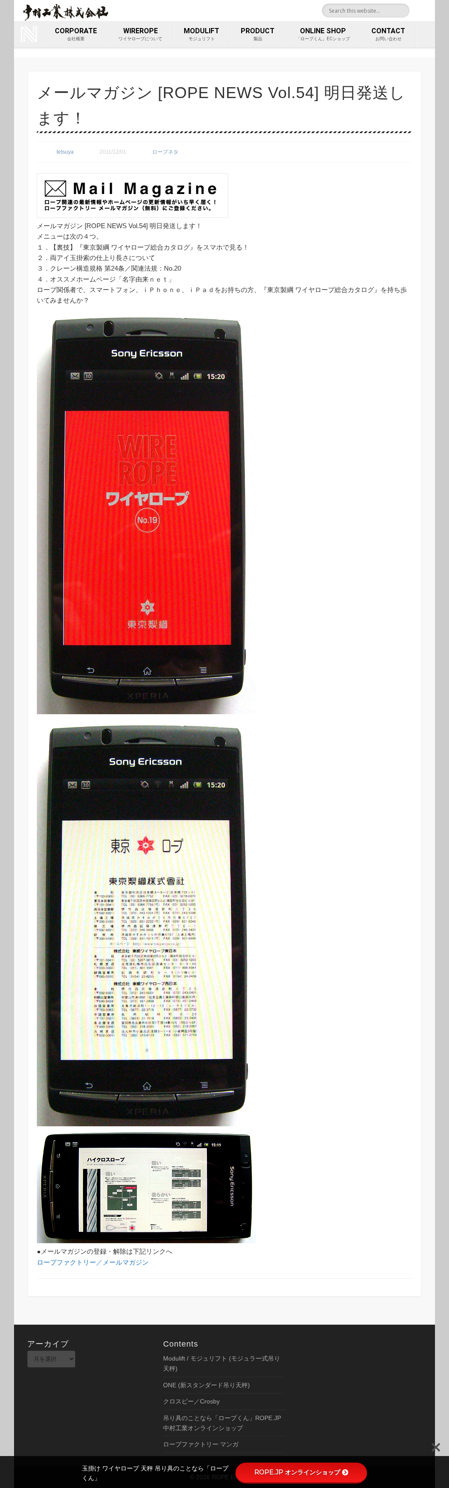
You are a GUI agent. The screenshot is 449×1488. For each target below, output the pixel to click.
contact (388, 34)
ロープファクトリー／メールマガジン (93, 1262)
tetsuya (65, 152)
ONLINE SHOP (323, 34)
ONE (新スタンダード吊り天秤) (206, 1385)
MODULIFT (201, 34)
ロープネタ (165, 152)
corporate (76, 34)
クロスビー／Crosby (191, 1401)
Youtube (425, 11)
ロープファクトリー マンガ (201, 1444)
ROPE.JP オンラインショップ (297, 1472)
